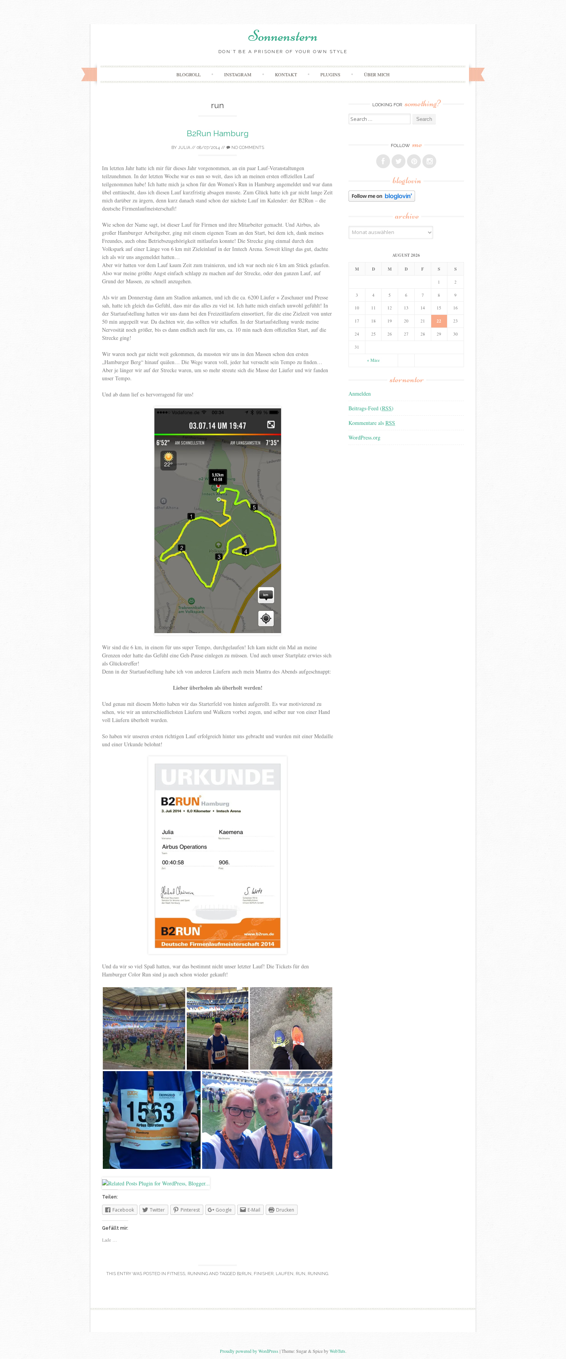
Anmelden (359, 393)
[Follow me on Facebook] (383, 161)
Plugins (330, 74)
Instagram (237, 74)
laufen (284, 1273)
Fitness (176, 1273)
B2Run (244, 1273)
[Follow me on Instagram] (429, 161)
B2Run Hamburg (218, 133)
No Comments (247, 147)
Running (198, 1273)
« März (373, 360)
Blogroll (188, 74)
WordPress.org (364, 437)
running (318, 1273)
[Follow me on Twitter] (398, 161)
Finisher (263, 1273)
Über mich (377, 74)
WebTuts (337, 1351)
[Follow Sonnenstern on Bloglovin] (381, 199)
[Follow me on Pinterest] (414, 161)
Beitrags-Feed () (371, 408)
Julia (184, 147)
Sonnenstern (283, 36)
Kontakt (286, 74)
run (300, 1273)
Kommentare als (371, 422)
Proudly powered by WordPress (249, 1351)
